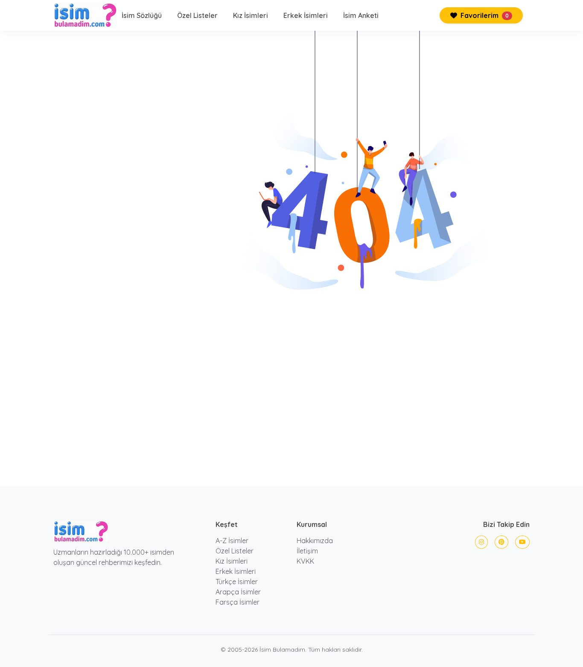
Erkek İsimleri (305, 15)
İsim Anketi (361, 15)
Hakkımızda (315, 540)
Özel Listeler (197, 15)
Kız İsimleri (250, 15)
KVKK (305, 561)
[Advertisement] (291, 384)
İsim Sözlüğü (142, 15)
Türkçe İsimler (237, 581)
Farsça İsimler (237, 602)
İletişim (307, 551)
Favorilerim (484, 15)
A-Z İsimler (232, 540)
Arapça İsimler (238, 592)
